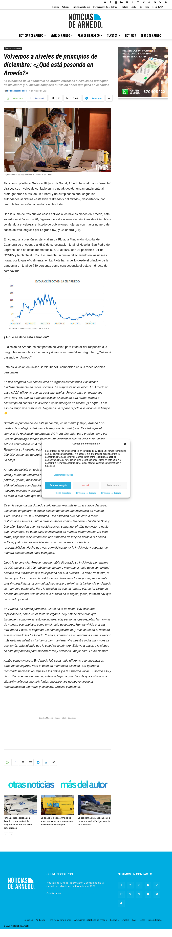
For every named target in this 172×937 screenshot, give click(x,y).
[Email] (30, 762)
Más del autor (83, 785)
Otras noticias (31, 785)
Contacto (125, 7)
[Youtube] (154, 2)
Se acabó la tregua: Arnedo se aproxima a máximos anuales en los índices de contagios (57, 821)
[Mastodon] (165, 2)
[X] (143, 2)
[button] (125, 443)
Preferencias (114, 485)
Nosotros (55, 7)
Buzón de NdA (158, 7)
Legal (147, 7)
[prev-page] (6, 835)
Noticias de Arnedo (31, 35)
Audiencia (65, 7)
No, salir (86, 485)
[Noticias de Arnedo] (86, 20)
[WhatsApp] (149, 2)
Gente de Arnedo (151, 35)
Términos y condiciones (86, 493)
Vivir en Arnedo (60, 35)
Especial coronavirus (13, 48)
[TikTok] (132, 2)
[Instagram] (115, 2)
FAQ (141, 7)
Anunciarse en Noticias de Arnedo (105, 7)
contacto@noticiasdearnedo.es (80, 893)
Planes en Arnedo (89, 35)
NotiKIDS (130, 35)
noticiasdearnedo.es (17, 90)
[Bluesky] (160, 2)
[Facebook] (110, 2)
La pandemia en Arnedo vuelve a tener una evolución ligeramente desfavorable (94, 821)
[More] (109, 98)
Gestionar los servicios (63, 475)
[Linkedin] (121, 2)
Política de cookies (63, 493)
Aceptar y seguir (58, 485)
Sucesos (112, 35)
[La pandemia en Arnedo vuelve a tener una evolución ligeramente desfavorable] (94, 805)
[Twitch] (138, 2)
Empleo (133, 7)
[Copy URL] (53, 762)
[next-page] (11, 835)
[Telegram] (127, 2)
